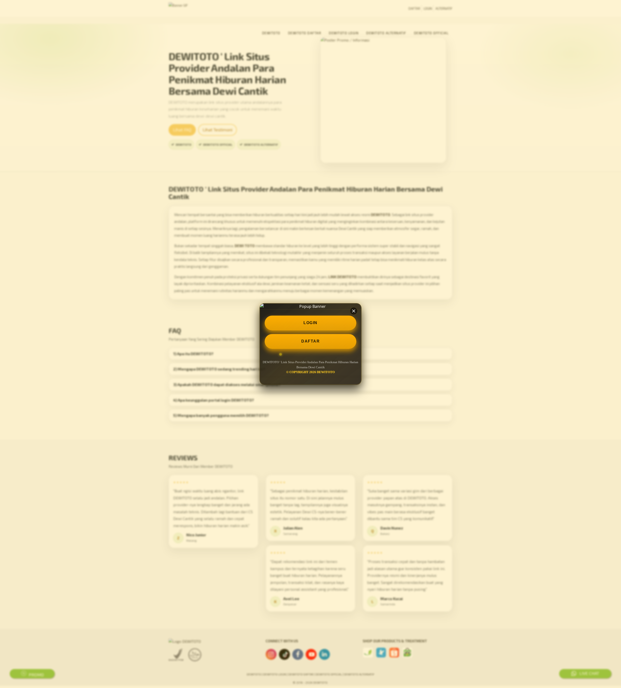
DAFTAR (310, 341)
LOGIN (310, 323)
